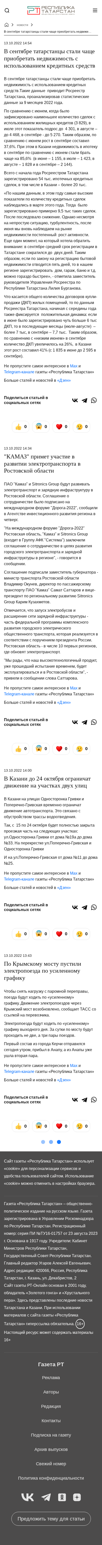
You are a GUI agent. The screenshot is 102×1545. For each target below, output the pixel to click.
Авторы (51, 1392)
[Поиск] (7, 10)
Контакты (51, 1420)
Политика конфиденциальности (51, 1478)
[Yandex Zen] (77, 1497)
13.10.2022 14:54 (18, 43)
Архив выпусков (51, 1449)
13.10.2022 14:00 (18, 770)
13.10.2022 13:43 (18, 955)
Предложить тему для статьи (51, 1518)
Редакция (51, 1406)
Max (73, 366)
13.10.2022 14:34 (18, 448)
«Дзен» (64, 380)
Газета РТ (51, 1364)
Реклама (51, 1377)
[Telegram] (84, 400)
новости (22, 25)
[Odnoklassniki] (62, 1497)
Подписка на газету (51, 1435)
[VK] (27, 1497)
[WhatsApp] (94, 400)
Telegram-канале (19, 372)
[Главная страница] (51, 10)
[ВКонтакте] (75, 400)
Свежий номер (51, 1463)
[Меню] (95, 10)
